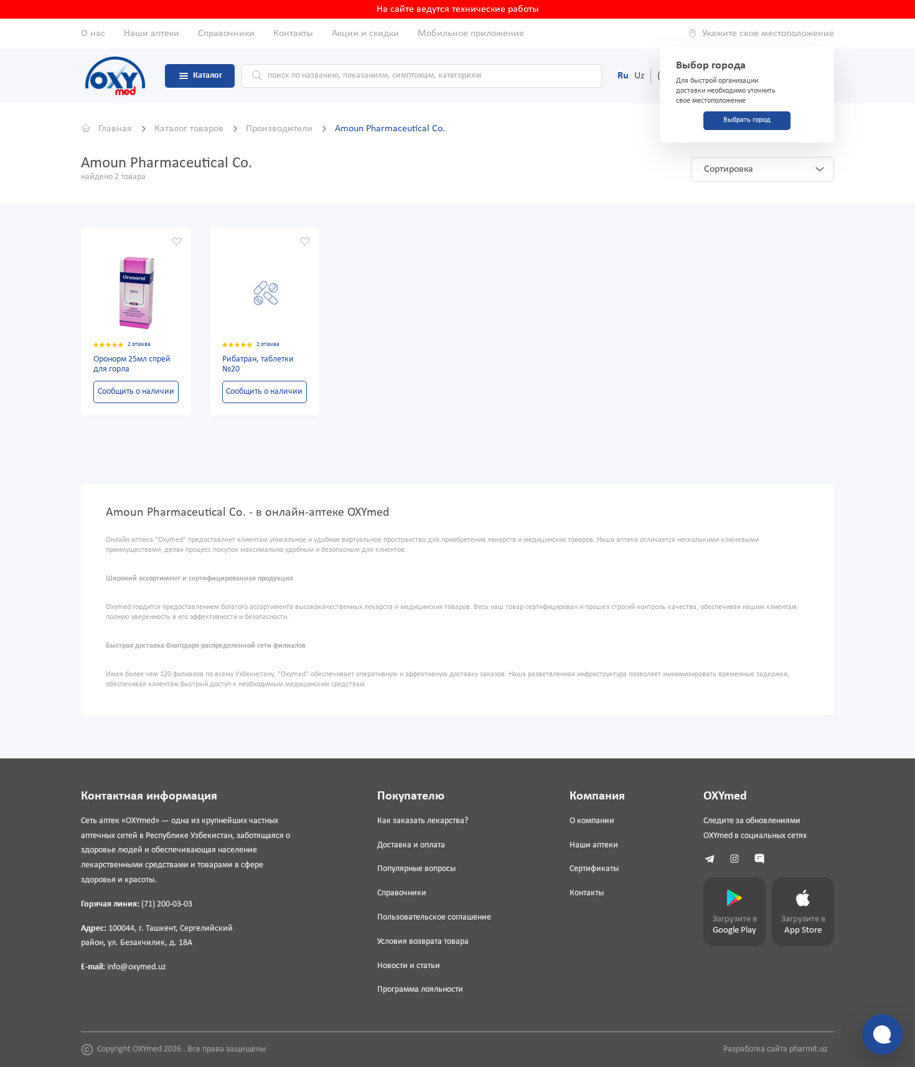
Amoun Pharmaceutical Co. (390, 129)
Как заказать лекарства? (422, 821)
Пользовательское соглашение (434, 917)
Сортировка (728, 169)
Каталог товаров (190, 129)
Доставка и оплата (411, 845)
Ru (623, 76)
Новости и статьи (408, 966)
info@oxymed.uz (136, 967)
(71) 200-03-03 (166, 904)
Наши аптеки (151, 34)
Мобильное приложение (471, 34)
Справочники (226, 34)
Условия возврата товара (423, 941)
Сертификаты (594, 869)
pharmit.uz (808, 1049)
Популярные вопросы (416, 869)
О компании (592, 821)
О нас (93, 34)
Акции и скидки (365, 34)
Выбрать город (747, 120)
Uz (639, 76)
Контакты (293, 34)
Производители (280, 129)
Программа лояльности (420, 989)
